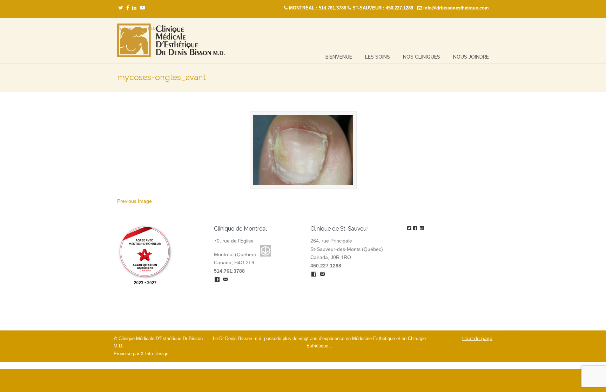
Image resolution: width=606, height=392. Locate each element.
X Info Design (154, 353)
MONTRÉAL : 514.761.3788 (317, 8)
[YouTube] (142, 8)
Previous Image (134, 201)
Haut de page (477, 338)
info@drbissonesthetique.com (456, 8)
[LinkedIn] (134, 8)
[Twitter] (120, 8)
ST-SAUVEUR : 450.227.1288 (382, 8)
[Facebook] (127, 8)
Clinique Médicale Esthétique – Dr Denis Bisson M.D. (171, 40)
